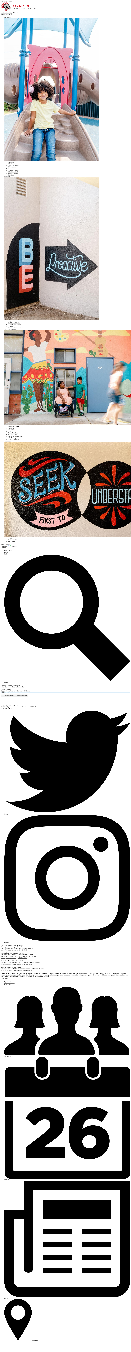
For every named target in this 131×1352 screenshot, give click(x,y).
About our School (13, 540)
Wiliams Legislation (13, 439)
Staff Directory (12, 541)
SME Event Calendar (14, 323)
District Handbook (13, 433)
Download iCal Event (23, 691)
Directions (11, 175)
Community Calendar (14, 326)
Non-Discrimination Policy (15, 436)
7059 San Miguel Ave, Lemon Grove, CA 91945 (14, 707)
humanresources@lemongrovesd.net (11, 964)
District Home (8, 550)
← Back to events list (8, 695)
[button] (7, 17)
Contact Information (13, 165)
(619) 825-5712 (27, 964)
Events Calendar (5, 692)
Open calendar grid (21, 695)
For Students (11, 430)
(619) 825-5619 (33, 707)
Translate (13, 546)
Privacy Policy (8, 981)
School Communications (15, 164)
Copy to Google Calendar (8, 691)
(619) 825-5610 (22, 950)
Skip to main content (6, 1)
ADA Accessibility (9, 983)
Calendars (10, 431)
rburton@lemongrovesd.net (8, 950)
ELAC (10, 168)
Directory (7, 552)
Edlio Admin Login (9, 984)
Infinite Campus (12, 434)
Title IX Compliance (13, 438)
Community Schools (13, 170)
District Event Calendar (14, 324)
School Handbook (13, 172)
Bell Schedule (12, 167)
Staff (5, 554)
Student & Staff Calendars (15, 328)
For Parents (11, 428)
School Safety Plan (13, 173)
